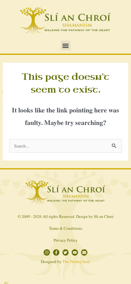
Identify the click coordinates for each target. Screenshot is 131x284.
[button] (66, 46)
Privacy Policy (66, 240)
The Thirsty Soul (76, 261)
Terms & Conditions (65, 228)
